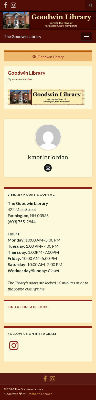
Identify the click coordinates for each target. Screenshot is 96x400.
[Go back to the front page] (48, 20)
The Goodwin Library (22, 36)
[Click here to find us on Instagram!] (13, 4)
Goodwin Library (51, 57)
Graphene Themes (39, 394)
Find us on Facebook (28, 307)
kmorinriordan (22, 79)
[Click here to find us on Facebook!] (5, 4)
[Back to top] (84, 388)
